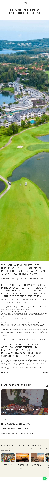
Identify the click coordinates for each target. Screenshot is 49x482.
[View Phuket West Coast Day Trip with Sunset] (37, 457)
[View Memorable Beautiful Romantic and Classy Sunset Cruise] (22, 457)
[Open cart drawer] (47, 2)
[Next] (45, 461)
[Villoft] (24, 2)
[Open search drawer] (45, 2)
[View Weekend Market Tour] (8, 457)
